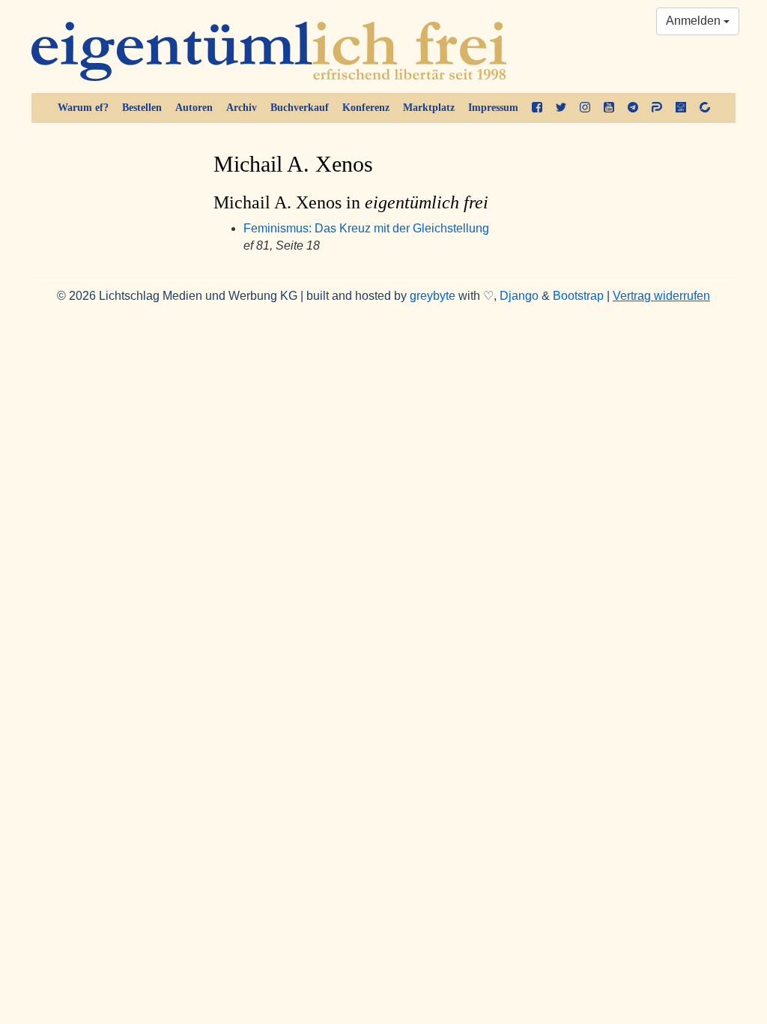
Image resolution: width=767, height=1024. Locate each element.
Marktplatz (429, 107)
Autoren (194, 107)
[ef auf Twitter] (561, 108)
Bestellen (142, 107)
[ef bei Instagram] (585, 108)
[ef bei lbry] (681, 108)
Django (519, 295)
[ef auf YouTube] (609, 108)
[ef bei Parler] (657, 108)
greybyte (432, 295)
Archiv (241, 107)
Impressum (493, 107)
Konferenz (365, 107)
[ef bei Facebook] (537, 108)
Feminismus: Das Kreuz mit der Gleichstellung (366, 228)
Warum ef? (83, 107)
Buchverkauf (299, 107)
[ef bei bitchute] (705, 108)
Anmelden (695, 20)
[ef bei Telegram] (633, 108)
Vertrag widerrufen (661, 295)
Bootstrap (578, 295)
